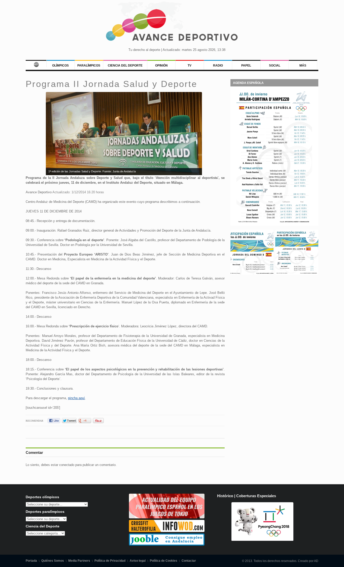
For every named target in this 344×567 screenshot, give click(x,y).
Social (274, 65)
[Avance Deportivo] (172, 27)
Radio (218, 65)
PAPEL (246, 65)
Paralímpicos (88, 65)
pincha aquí (76, 398)
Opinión (161, 65)
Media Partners (79, 560)
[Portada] (36, 63)
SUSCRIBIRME (197, 548)
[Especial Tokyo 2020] (166, 517)
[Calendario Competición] (274, 222)
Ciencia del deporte (125, 65)
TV (189, 65)
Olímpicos (60, 65)
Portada (31, 560)
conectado (66, 465)
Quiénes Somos (52, 560)
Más (302, 65)
